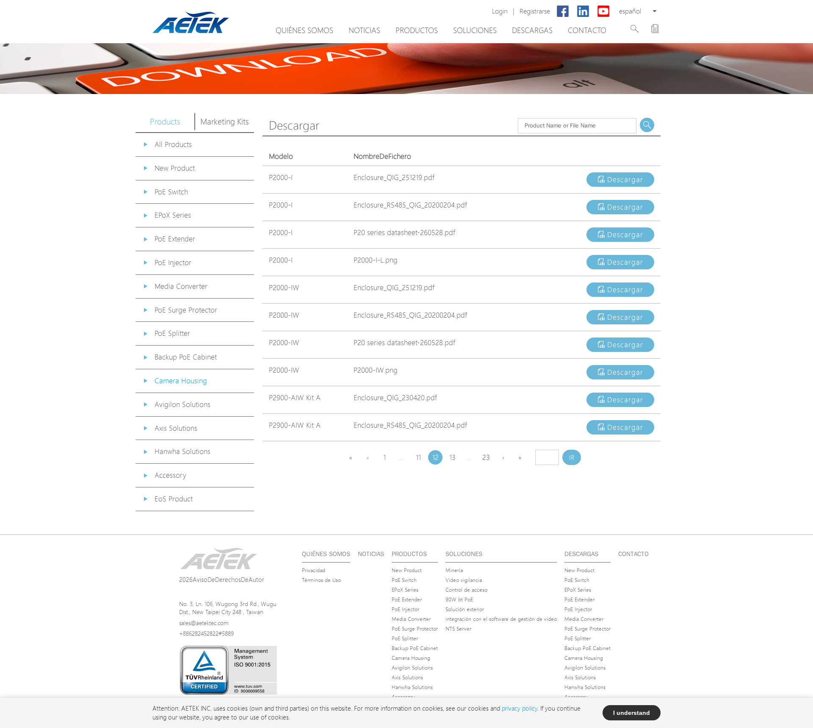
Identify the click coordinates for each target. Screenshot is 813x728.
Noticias (364, 30)
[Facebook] (563, 11)
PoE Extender (175, 238)
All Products (173, 144)
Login (500, 11)
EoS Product (174, 498)
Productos (416, 30)
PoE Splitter (172, 333)
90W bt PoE (459, 599)
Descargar (624, 179)
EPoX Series (173, 214)
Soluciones (475, 30)
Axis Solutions (176, 428)
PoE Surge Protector (186, 309)
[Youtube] (603, 11)
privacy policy (519, 708)
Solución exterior (464, 609)
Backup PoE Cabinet (186, 356)
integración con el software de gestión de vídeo (501, 618)
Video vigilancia (463, 579)
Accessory (170, 475)
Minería (454, 570)
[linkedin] (583, 11)
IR (572, 458)
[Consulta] (654, 28)
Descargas (532, 30)
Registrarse (535, 11)
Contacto (587, 30)
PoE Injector (173, 262)
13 (452, 457)
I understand (631, 712)
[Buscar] (634, 29)
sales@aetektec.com (204, 622)
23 (486, 457)
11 (418, 457)
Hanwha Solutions (182, 451)
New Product (175, 167)
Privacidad (313, 570)
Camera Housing (181, 380)
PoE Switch (171, 191)
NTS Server (458, 628)
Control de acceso (466, 589)
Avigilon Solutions (182, 404)
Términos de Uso (321, 579)
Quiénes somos (304, 30)
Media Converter (181, 286)
